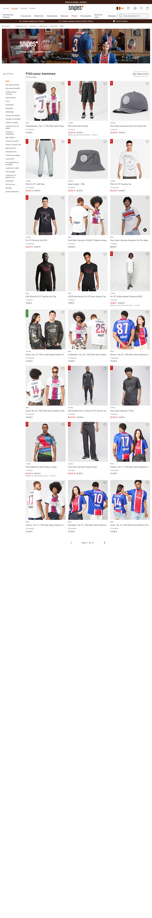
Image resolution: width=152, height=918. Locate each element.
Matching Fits (11, 148)
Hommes (33, 26)
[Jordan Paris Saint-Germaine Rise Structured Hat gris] (130, 101)
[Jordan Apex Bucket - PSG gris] (88, 159)
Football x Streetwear (10, 133)
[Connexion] (135, 8)
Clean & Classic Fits (13, 145)
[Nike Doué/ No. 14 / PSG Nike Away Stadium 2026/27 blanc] (46, 386)
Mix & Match (10, 137)
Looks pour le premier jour (11, 176)
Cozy (8, 101)
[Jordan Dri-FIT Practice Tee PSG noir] (46, 215)
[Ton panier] (147, 8)
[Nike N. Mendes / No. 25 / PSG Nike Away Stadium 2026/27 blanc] (88, 329)
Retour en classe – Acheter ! (76, 2)
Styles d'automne (12, 191)
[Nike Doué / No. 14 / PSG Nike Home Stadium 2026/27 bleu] (130, 500)
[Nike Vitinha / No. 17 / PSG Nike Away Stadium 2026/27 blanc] (46, 500)
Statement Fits (11, 152)
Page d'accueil (21, 26)
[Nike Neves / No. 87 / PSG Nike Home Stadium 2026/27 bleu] (130, 329)
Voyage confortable (13, 119)
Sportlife (9, 188)
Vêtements (43, 26)
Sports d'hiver (11, 98)
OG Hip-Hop (10, 184)
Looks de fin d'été (12, 168)
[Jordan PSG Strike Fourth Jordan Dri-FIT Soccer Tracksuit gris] (88, 386)
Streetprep (10, 181)
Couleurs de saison (13, 155)
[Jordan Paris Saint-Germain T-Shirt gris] (130, 386)
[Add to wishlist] (62, 83)
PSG (7, 81)
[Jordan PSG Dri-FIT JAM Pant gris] (46, 159)
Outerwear (10, 105)
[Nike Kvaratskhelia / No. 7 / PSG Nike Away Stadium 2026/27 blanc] (46, 101)
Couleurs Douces (12, 141)
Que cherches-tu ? (132, 16)
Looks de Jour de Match (12, 127)
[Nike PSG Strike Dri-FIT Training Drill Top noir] (46, 271)
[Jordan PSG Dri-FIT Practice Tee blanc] (130, 159)
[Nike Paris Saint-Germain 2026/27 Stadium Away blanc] (88, 215)
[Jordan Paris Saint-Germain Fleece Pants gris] (88, 442)
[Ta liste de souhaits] (141, 8)
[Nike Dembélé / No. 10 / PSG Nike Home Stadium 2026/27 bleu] (88, 500)
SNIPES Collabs (12, 123)
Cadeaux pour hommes (11, 93)
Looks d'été (10, 159)
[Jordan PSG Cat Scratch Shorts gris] (88, 101)
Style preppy (10, 172)
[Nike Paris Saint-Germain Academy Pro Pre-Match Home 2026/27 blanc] (130, 215)
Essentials (9, 108)
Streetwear (10, 112)
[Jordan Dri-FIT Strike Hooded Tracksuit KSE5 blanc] (130, 271)
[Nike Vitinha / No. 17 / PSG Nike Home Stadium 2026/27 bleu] (130, 442)
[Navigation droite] (104, 542)
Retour (7, 26)
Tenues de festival (13, 115)
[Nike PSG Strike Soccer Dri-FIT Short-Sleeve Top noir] (88, 271)
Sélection (53, 26)
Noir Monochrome (12, 85)
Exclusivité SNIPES (13, 88)
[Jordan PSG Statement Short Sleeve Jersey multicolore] (46, 442)
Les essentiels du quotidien (12, 163)
